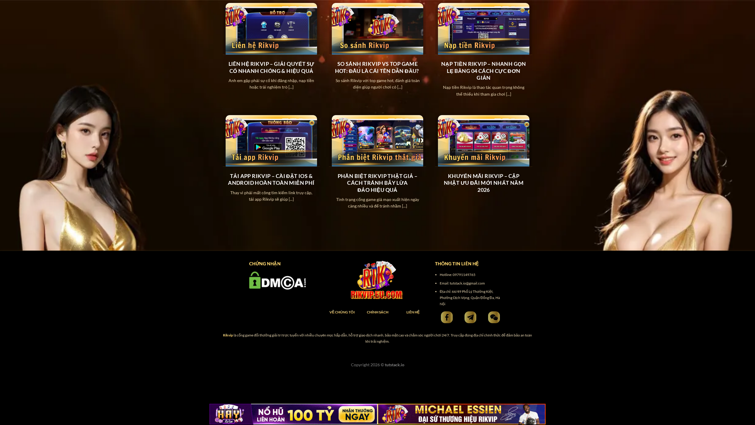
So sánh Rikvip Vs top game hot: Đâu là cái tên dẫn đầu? (377, 67)
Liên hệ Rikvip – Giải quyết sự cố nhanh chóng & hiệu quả (271, 67)
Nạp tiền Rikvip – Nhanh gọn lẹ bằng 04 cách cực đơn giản (483, 71)
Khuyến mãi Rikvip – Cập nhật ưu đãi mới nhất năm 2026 (484, 183)
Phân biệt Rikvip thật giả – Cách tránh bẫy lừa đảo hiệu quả (378, 183)
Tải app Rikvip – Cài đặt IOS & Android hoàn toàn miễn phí (271, 179)
